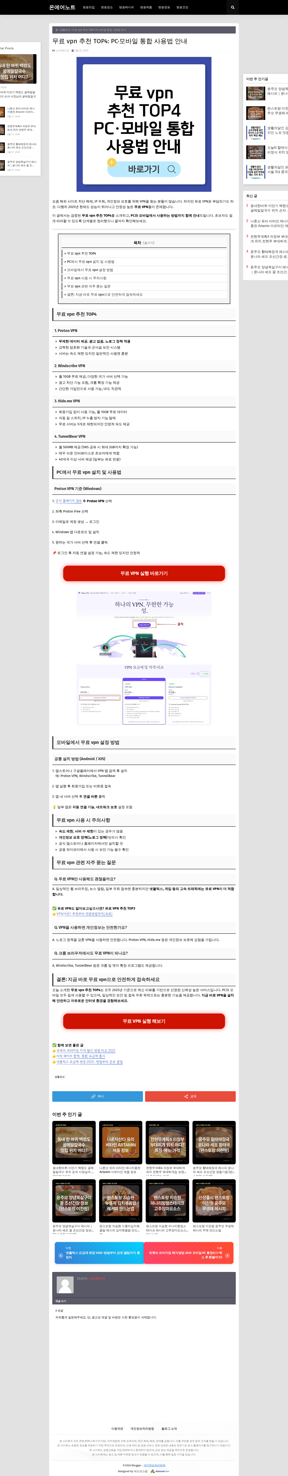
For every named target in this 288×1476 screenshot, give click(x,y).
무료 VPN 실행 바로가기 (144, 573)
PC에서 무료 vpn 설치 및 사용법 (90, 262)
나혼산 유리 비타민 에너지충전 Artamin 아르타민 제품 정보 (21, 112)
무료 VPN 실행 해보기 (144, 1021)
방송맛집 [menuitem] (89, 7)
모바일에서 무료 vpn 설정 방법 (90, 270)
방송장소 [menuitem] (107, 7)
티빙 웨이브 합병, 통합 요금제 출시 (81, 1056)
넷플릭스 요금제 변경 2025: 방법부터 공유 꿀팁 (90, 1061)
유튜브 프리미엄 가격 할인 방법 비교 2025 (86, 1050)
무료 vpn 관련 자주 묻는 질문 (89, 286)
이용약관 (117, 1428)
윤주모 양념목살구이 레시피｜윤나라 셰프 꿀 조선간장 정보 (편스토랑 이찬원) (21, 167)
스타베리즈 (63, 50)
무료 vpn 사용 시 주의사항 (86, 278)
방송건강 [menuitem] (182, 7)
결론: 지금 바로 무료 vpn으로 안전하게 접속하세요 (105, 295)
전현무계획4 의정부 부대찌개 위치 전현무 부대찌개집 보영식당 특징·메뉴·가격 (21, 131)
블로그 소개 (169, 1428)
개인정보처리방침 (142, 1428)
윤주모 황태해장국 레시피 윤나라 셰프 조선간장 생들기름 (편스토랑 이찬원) (21, 147)
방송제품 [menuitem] (146, 7)
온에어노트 (62, 7)
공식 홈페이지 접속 (68, 500)
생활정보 (65, 29)
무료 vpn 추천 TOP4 (81, 253)
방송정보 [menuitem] (164, 7)
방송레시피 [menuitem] (126, 7)
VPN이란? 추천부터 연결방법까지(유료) (85, 913)
